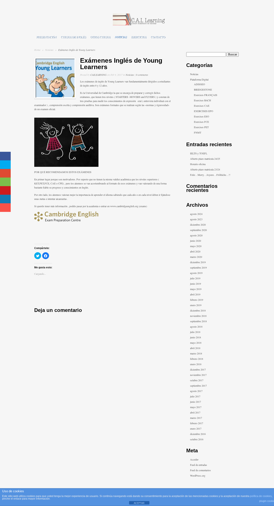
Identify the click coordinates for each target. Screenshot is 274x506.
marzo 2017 (196, 417)
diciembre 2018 (198, 310)
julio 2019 (195, 278)
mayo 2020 (195, 246)
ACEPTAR (139, 503)
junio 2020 (195, 240)
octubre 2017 (196, 380)
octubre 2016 (196, 439)
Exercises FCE (201, 121)
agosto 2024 (196, 214)
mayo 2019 (195, 289)
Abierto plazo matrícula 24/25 (205, 158)
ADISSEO (199, 84)
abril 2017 (195, 412)
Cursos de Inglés (73, 37)
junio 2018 (195, 337)
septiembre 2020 (198, 230)
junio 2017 (195, 401)
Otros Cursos (100, 37)
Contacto (158, 37)
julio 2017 (195, 396)
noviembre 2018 (198, 316)
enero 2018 (195, 364)
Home (37, 50)
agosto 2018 (196, 326)
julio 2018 (195, 332)
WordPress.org (197, 475)
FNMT (197, 132)
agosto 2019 (196, 273)
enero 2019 (195, 305)
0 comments (142, 74)
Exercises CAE (201, 105)
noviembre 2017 (198, 375)
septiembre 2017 (198, 385)
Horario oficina (198, 164)
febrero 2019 (196, 299)
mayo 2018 (195, 342)
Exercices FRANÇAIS (205, 95)
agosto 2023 (196, 219)
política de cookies (261, 496)
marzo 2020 (196, 256)
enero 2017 (195, 428)
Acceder (194, 459)
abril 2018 (195, 348)
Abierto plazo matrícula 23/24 (205, 169)
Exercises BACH (202, 100)
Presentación (46, 37)
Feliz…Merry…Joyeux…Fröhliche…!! (210, 174)
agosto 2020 (196, 235)
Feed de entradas (198, 464)
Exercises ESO (201, 116)
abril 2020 (195, 251)
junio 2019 (195, 283)
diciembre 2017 (198, 369)
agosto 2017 (196, 391)
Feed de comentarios (200, 470)
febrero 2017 (196, 423)
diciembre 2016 (198, 434)
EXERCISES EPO (203, 111)
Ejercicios (138, 37)
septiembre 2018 (198, 321)
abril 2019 (195, 294)
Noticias (121, 37)
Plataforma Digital (199, 79)
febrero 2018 (196, 358)
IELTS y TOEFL (198, 153)
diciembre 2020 (198, 224)
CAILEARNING (98, 74)
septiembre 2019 (198, 267)
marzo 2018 (196, 353)
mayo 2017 (195, 407)
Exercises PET (201, 127)
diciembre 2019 (198, 262)
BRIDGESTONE (203, 89)
